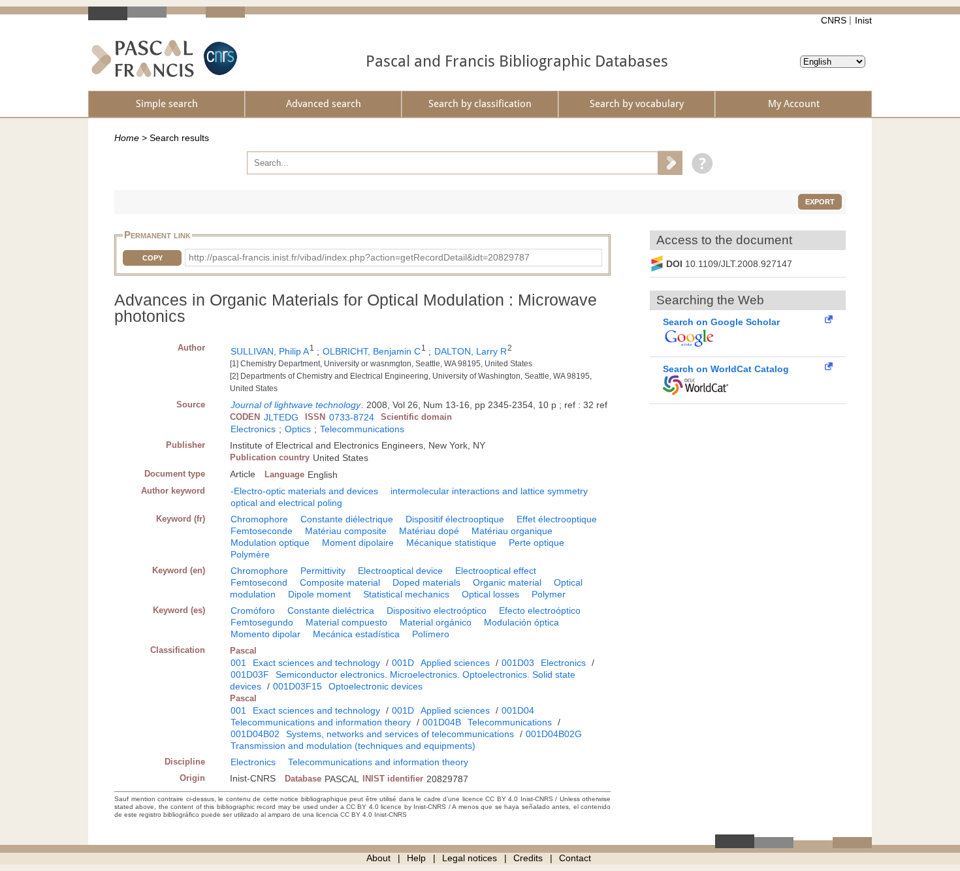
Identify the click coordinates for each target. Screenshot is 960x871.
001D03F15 (297, 686)
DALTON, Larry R (470, 351)
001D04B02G (554, 734)
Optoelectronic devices (375, 686)
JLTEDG (281, 417)
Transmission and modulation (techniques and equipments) (353, 745)
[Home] (142, 58)
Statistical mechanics (406, 594)
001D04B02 (255, 734)
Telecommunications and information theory (321, 722)
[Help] (699, 162)
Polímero (430, 634)
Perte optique (536, 542)
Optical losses (490, 594)
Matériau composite (346, 531)
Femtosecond (259, 582)
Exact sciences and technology (316, 662)
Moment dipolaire (358, 542)
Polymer (549, 594)
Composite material (340, 582)
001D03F (250, 674)
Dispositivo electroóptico (437, 610)
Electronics (253, 429)
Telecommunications (362, 429)
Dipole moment (319, 594)
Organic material (507, 582)
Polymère (250, 554)
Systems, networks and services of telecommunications (400, 734)
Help (416, 858)
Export (820, 202)
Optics (298, 429)
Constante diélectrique (346, 519)
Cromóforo (253, 610)
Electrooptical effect (495, 570)
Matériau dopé (429, 531)
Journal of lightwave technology (295, 405)
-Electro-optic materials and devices (304, 491)
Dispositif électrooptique (455, 519)
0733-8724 (351, 417)
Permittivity (322, 570)
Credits (528, 858)
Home (126, 138)
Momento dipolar (265, 634)
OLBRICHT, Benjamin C (372, 351)
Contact (575, 858)
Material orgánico (436, 622)
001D (403, 662)
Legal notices (469, 858)
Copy (152, 258)
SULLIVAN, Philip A (270, 351)
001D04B (442, 722)
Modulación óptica (521, 622)
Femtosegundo (262, 622)
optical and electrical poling (286, 503)
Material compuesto (346, 622)
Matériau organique (512, 531)
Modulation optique (270, 542)
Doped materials (426, 582)
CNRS (833, 20)
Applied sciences (455, 662)
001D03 (518, 662)
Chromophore (259, 519)
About (378, 858)
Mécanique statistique (451, 542)
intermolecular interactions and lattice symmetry (489, 491)
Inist (863, 20)
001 (238, 662)
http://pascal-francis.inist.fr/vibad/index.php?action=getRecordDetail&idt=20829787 (359, 257)
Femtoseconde (262, 531)
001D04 (518, 710)
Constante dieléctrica (330, 610)
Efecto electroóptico (540, 610)
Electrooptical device (400, 570)
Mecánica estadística (356, 634)
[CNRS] (218, 58)
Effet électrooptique (557, 519)
